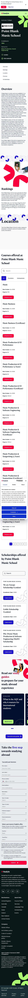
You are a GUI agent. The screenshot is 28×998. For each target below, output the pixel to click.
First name (5, 765)
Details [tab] (14, 484)
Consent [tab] (5, 484)
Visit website (7, 58)
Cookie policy (23, 994)
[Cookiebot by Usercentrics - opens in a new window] (17, 481)
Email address (5, 785)
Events (17, 913)
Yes (4, 7)
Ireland (3, 913)
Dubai (3, 910)
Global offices (5, 927)
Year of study (5, 798)
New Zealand (5, 916)
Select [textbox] (4, 794)
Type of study (6, 804)
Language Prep (19, 907)
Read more (8, 722)
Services (17, 904)
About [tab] (23, 484)
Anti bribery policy (6, 930)
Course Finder (19, 901)
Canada (3, 907)
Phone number (6, 778)
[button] (12, 728)
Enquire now (8, 297)
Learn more (8, 598)
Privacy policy (14, 994)
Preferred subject (6, 810)
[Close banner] (25, 480)
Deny (14, 516)
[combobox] (4, 781)
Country (4, 831)
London (6, 54)
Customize (13, 512)
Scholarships (18, 910)
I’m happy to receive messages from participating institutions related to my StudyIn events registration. (15, 857)
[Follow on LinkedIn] (3, 891)
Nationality (5, 791)
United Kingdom (6, 901)
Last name (5, 772)
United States (5, 919)
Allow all (14, 508)
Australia (4, 904)
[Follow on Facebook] (8, 891)
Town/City (5, 837)
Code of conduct (6, 933)
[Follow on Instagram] (17, 891)
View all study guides (13, 736)
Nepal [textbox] (3, 833)
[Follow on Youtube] (13, 891)
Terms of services (4, 994)
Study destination (7, 817)
